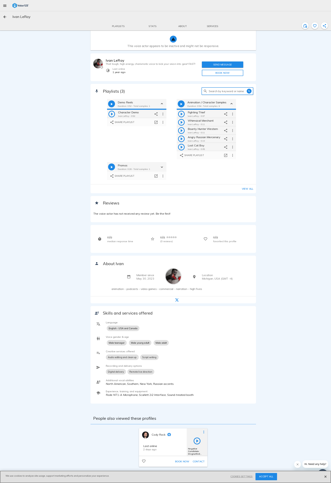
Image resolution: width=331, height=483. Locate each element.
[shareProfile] (324, 25)
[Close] (325, 476)
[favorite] (314, 25)
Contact (199, 461)
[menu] (4, 5)
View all (247, 188)
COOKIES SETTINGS (241, 476)
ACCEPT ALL (266, 476)
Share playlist (124, 122)
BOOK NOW (222, 72)
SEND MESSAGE (222, 64)
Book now (182, 461)
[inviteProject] (305, 25)
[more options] (162, 113)
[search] (205, 91)
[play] (112, 114)
